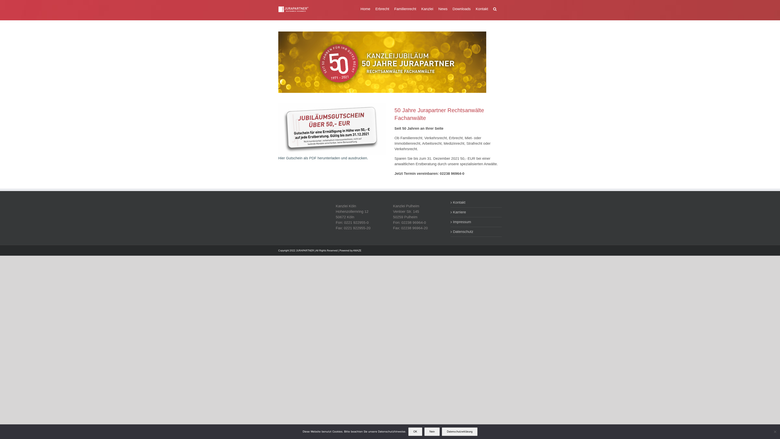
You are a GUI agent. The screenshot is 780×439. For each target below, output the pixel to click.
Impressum (462, 222)
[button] (495, 8)
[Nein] (775, 432)
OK (415, 431)
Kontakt (459, 202)
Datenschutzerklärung (459, 431)
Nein (432, 431)
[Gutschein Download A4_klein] (332, 105)
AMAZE (357, 250)
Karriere (459, 212)
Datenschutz (463, 232)
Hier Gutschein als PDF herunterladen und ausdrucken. (323, 158)
